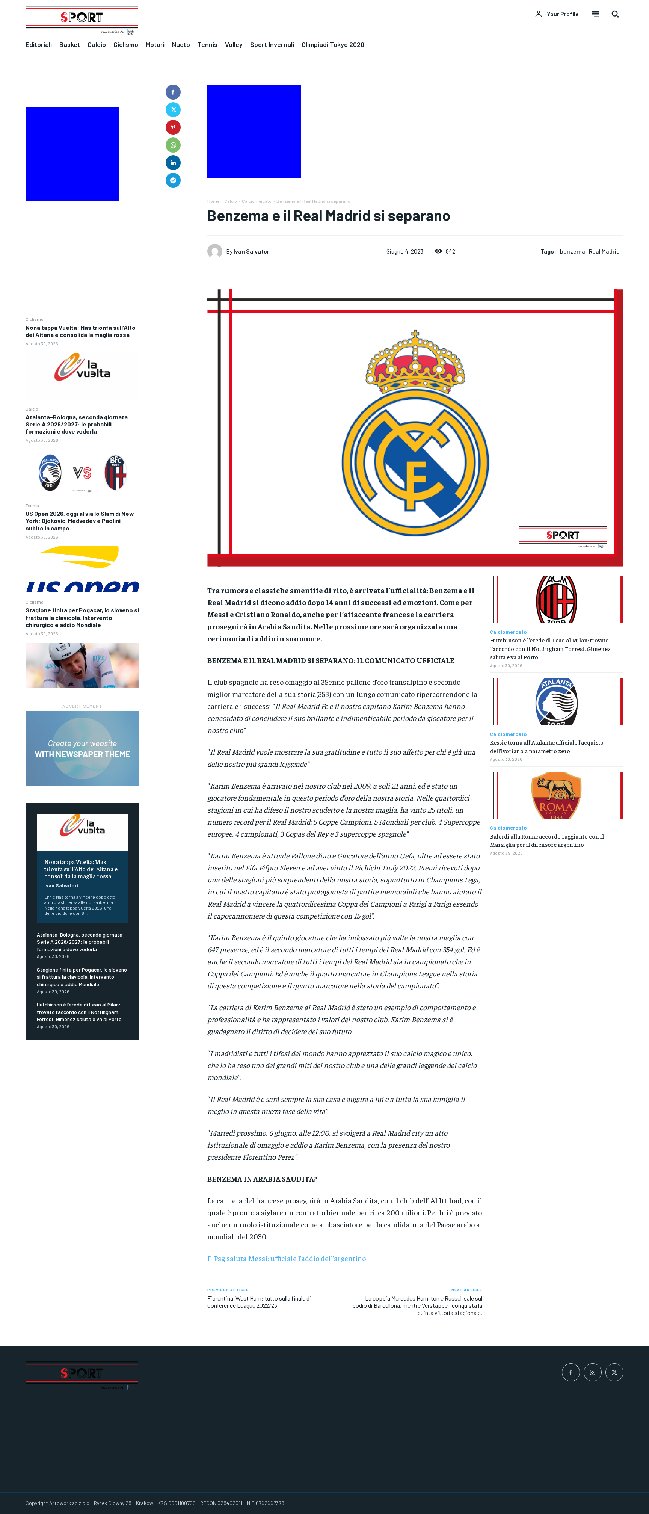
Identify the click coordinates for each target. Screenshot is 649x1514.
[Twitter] (173, 109)
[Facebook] (173, 92)
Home (213, 201)
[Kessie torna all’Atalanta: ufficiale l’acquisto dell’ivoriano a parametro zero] (556, 701)
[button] (615, 14)
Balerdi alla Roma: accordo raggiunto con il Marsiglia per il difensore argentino (547, 840)
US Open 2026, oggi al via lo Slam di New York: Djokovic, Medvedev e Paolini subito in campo (80, 520)
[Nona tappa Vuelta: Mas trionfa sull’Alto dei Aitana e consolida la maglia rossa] (82, 376)
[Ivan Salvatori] (216, 251)
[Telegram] (173, 180)
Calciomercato (257, 201)
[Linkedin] (173, 162)
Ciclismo (35, 319)
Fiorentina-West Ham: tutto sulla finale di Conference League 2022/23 (259, 1302)
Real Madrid (604, 251)
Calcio (32, 408)
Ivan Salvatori (61, 885)
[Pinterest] (173, 127)
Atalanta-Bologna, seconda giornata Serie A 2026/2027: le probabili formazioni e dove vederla (77, 424)
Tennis (32, 505)
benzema (572, 251)
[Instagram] (593, 1372)
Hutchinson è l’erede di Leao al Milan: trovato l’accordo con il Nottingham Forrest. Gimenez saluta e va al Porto (79, 1011)
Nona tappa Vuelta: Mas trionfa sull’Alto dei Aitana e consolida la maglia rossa (81, 331)
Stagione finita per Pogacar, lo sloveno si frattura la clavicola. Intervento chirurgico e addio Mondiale (82, 617)
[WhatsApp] (173, 145)
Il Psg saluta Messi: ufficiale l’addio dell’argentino (286, 1258)
